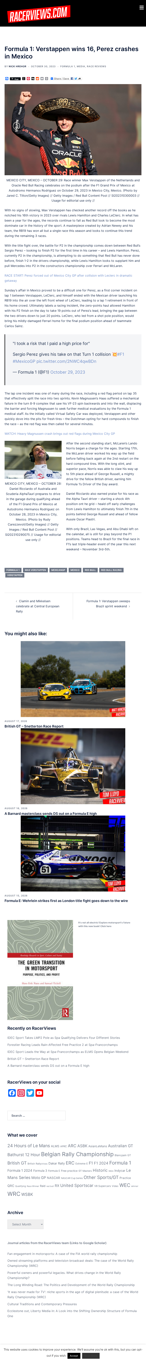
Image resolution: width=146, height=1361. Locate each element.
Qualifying (20, 1186)
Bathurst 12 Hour (23, 1154)
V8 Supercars (102, 1185)
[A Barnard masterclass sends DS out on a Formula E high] (73, 766)
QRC (10, 1186)
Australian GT (120, 1145)
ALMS (55, 1146)
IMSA (111, 1171)
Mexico (75, 570)
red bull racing (111, 570)
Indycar (119, 1170)
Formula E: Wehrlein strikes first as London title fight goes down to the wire (66, 901)
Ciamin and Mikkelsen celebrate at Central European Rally (37, 606)
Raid (42, 1185)
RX (57, 1185)
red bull (90, 570)
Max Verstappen (35, 570)
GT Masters (85, 1170)
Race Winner (33, 1186)
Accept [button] (74, 1355)
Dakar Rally (56, 1163)
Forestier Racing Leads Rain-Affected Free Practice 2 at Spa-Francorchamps (62, 1045)
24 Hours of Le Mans (28, 1145)
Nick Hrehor (17, 66)
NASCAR (53, 1178)
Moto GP (38, 1178)
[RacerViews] (37, 13)
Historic (100, 1170)
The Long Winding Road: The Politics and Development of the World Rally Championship (71, 1285)
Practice (125, 1178)
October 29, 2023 (67, 372)
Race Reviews (96, 66)
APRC (63, 1146)
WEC (124, 1185)
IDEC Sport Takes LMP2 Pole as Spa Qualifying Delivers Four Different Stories (63, 1038)
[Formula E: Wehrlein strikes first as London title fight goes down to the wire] (73, 853)
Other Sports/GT (101, 1177)
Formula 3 (40, 1170)
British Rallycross (38, 1163)
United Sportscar (76, 1185)
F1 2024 (101, 1163)
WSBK (27, 1194)
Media (81, 66)
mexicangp (58, 570)
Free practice (69, 1170)
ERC (70, 1163)
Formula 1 (67, 66)
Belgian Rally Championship (77, 1154)
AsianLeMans (97, 1146)
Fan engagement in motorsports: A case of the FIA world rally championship (62, 1254)
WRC (13, 1194)
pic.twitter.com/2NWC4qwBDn (66, 361)
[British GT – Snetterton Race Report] (73, 679)
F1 (91, 1163)
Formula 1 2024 (19, 1170)
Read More (90, 1355)
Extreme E (81, 1163)
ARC (72, 1145)
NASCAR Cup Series (72, 1178)
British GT (17, 1162)
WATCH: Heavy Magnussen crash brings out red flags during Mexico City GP (60, 434)
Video (115, 1186)
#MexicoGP (24, 361)
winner (134, 1186)
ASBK (82, 1145)
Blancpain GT (123, 1155)
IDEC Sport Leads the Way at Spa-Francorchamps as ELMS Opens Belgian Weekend (68, 1052)
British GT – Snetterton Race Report (34, 726)
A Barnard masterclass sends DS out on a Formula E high (51, 814)
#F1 (120, 354)
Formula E (54, 1170)
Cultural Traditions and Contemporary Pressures (42, 1304)
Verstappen (14, 575)
